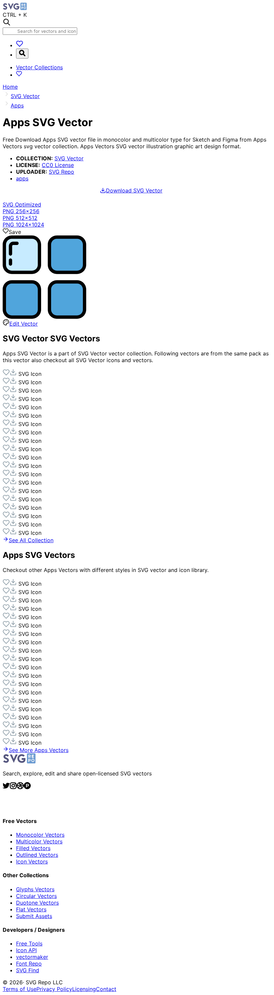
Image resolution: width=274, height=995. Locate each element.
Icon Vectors (32, 861)
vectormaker (32, 956)
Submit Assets (34, 916)
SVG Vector (69, 158)
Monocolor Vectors (40, 834)
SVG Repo (61, 171)
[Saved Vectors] (19, 45)
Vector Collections (39, 67)
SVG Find (27, 970)
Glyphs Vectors (35, 889)
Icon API (26, 950)
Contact (106, 989)
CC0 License (58, 165)
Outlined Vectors (37, 854)
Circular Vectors (36, 896)
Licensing (84, 989)
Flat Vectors (31, 909)
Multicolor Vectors (39, 841)
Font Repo (29, 963)
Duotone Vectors (37, 902)
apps (22, 178)
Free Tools (29, 943)
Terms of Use (19, 989)
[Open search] (22, 54)
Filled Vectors (33, 848)
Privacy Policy (54, 989)
